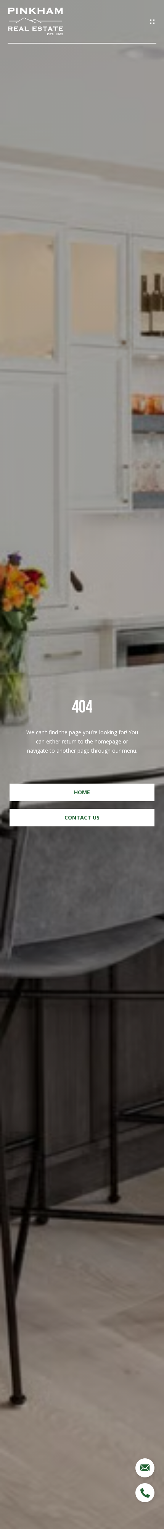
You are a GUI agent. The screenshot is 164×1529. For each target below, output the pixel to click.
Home (82, 792)
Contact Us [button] (82, 817)
